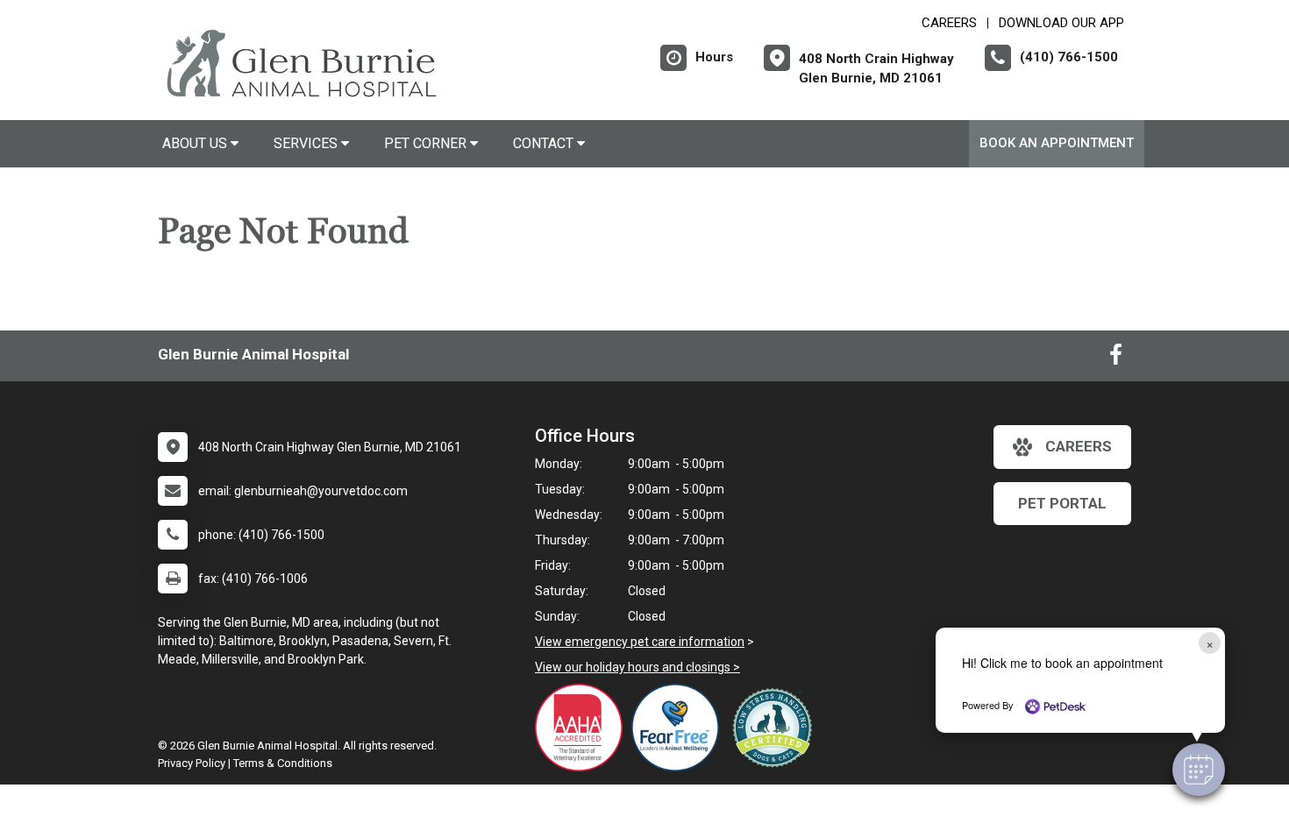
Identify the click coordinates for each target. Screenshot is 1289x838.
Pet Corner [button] (427, 143)
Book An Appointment (1056, 143)
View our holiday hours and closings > (637, 667)
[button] (1198, 769)
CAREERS (949, 23)
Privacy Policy (191, 763)
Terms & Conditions (282, 763)
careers (1078, 446)
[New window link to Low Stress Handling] (776, 727)
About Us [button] (196, 143)
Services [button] (307, 143)
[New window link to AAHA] (583, 727)
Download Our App (1061, 23)
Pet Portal (1062, 503)
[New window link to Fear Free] (679, 727)
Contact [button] (545, 143)
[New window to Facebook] (1115, 359)
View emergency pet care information (639, 642)
